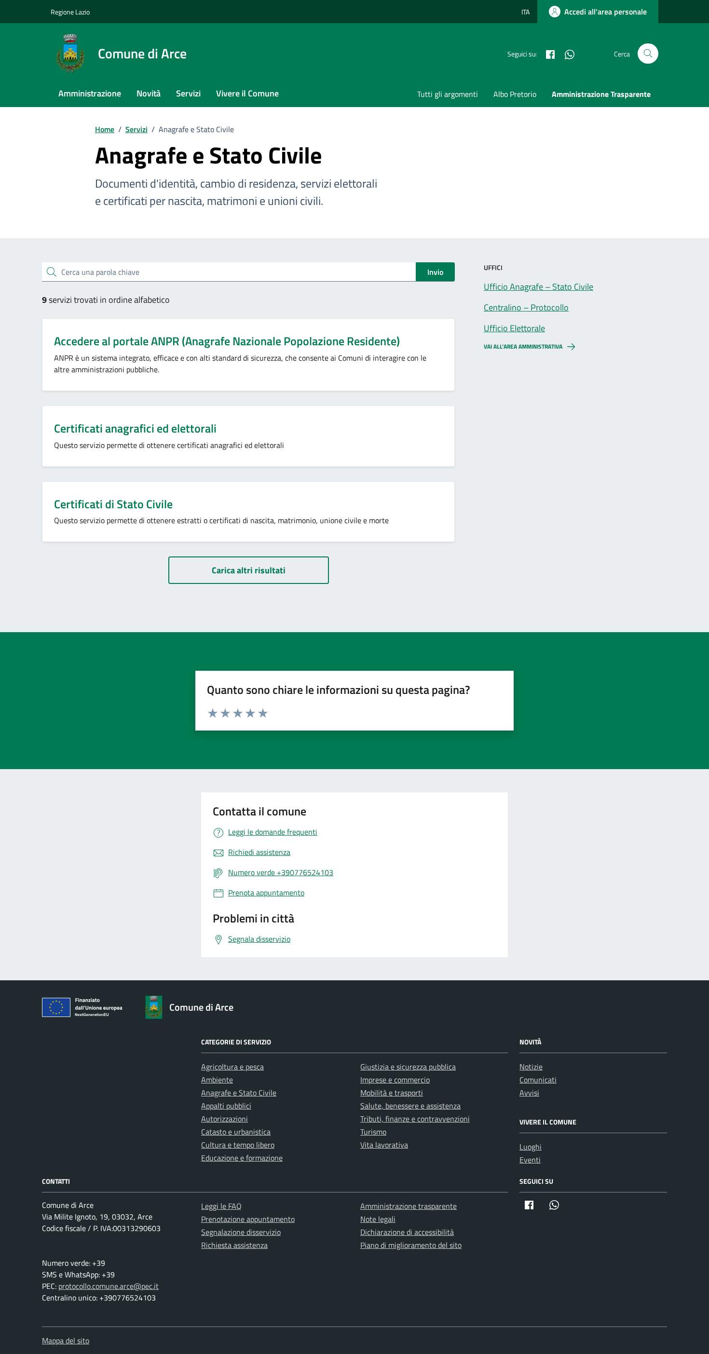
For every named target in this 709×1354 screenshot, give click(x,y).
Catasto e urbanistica (236, 1131)
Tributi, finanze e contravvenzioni (415, 1118)
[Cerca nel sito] (648, 53)
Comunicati (538, 1079)
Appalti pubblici (226, 1105)
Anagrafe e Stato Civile (238, 1092)
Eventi (530, 1159)
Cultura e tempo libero (237, 1145)
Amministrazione (89, 93)
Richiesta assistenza (234, 1245)
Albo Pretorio (514, 94)
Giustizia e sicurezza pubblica (408, 1066)
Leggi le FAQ (221, 1206)
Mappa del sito (65, 1340)
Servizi (188, 93)
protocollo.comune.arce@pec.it (108, 1286)
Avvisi (529, 1092)
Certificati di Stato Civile (113, 504)
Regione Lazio (70, 12)
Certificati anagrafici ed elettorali (135, 428)
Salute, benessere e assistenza (410, 1105)
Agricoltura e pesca (232, 1066)
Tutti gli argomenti (447, 94)
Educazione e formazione (242, 1158)
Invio (435, 272)
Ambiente (217, 1079)
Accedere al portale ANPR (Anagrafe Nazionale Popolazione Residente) (227, 341)
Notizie (531, 1066)
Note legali (377, 1219)
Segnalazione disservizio (241, 1232)
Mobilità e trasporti (391, 1092)
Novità (148, 93)
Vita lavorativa (384, 1145)
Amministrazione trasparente (408, 1206)
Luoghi (530, 1146)
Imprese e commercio (395, 1079)
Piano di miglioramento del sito (411, 1245)
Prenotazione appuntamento (248, 1219)
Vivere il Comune (247, 93)
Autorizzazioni (224, 1118)
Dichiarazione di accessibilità (407, 1232)
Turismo (373, 1131)
